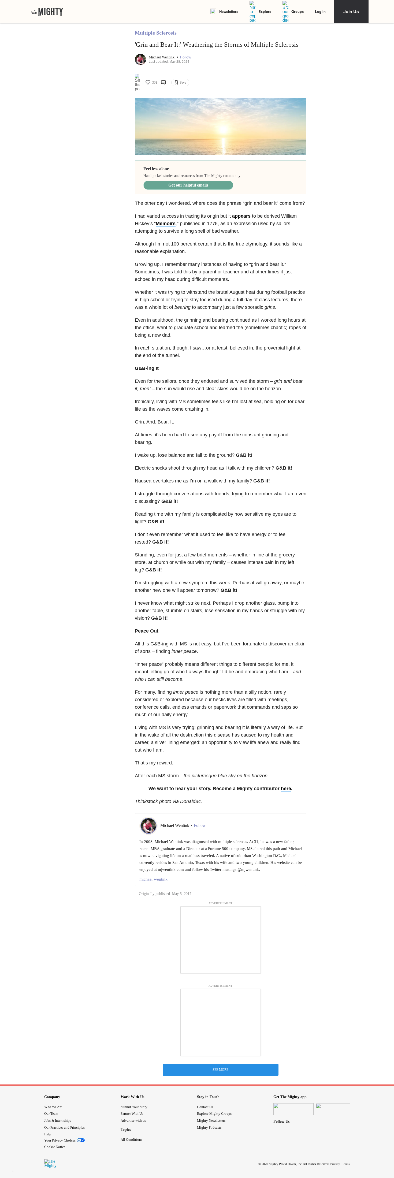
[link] (47, 11)
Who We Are (53, 1107)
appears (241, 216)
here (286, 788)
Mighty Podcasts (209, 1127)
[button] (185, 57)
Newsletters (228, 11)
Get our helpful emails (188, 185)
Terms (346, 1164)
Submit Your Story (134, 1107)
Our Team (51, 1114)
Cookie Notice (54, 1147)
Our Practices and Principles (64, 1127)
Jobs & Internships (57, 1120)
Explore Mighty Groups (214, 1114)
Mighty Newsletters (211, 1120)
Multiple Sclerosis (156, 33)
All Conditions (131, 1140)
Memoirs (166, 223)
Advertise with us (133, 1120)
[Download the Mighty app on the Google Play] (336, 1109)
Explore (264, 11)
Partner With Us (132, 1114)
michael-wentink (153, 879)
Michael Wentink (162, 57)
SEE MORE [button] (220, 1070)
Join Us (351, 11)
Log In (320, 11)
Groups (297, 11)
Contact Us (205, 1107)
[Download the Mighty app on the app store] (293, 1109)
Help (47, 1134)
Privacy (335, 1164)
